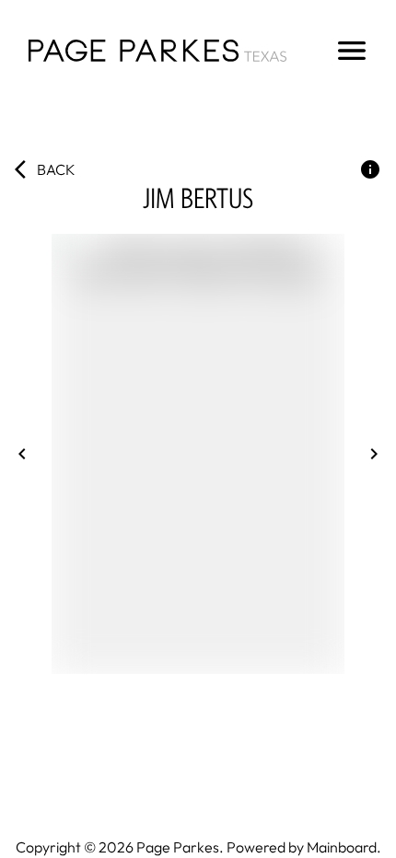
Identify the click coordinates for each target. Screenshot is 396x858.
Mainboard (342, 847)
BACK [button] (56, 169)
